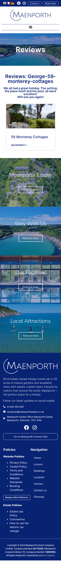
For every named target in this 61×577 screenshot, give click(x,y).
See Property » (19, 145)
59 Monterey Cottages (29, 137)
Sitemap (39, 496)
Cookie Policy (18, 466)
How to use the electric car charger (19, 527)
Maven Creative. (47, 555)
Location (39, 477)
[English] (5, 3)
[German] (12, 3)
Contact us (40, 490)
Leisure (38, 464)
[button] (30, 27)
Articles (38, 483)
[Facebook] (19, 3)
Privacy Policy (18, 462)
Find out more (30, 335)
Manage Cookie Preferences (16, 497)
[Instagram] (24, 3)
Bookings (39, 470)
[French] (8, 3)
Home (37, 457)
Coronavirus (17, 519)
